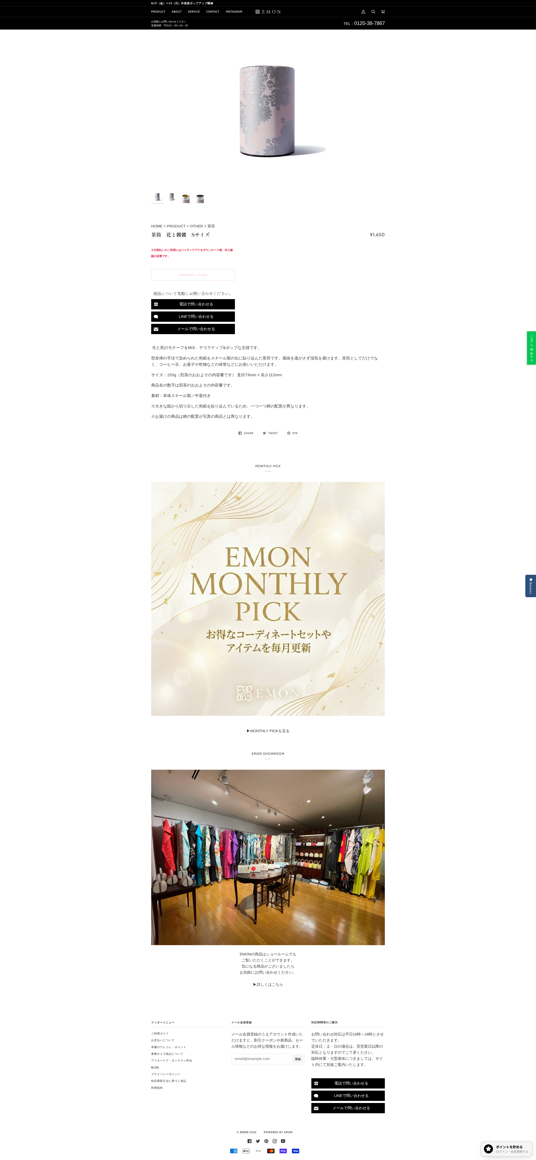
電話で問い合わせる (196, 304)
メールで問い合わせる (196, 329)
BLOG (155, 1067)
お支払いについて (163, 1040)
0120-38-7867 (369, 23)
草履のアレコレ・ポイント (168, 1047)
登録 (298, 1059)
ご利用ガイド (160, 1033)
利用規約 (157, 1087)
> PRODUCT (175, 226)
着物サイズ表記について (167, 1053)
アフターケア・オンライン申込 (171, 1060)
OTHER (196, 226)
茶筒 (211, 226)
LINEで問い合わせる (196, 316)
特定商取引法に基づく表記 (168, 1080)
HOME (157, 226)
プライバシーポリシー (165, 1074)
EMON (244, 1132)
